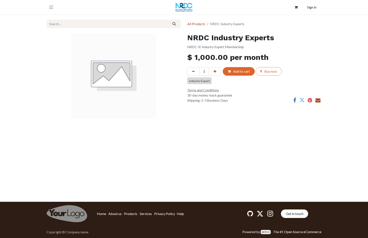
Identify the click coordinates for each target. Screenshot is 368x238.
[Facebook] (294, 100)
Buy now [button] (270, 71)
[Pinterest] (310, 100)
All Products (196, 24)
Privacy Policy (164, 214)
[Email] (318, 100)
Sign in (311, 7)
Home (101, 214)
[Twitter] (302, 100)
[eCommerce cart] (296, 7)
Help (180, 214)
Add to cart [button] (241, 71)
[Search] (174, 24)
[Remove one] (193, 71)
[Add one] (215, 71)
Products (130, 214)
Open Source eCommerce (302, 232)
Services (146, 214)
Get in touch (294, 214)
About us (115, 214)
